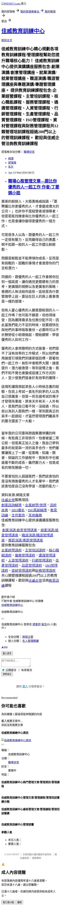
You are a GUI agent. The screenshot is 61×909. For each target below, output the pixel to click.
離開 (19, 902)
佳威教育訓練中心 (23, 31)
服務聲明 (36, 858)
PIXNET (15, 854)
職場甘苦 (29, 151)
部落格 (12, 162)
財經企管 (27, 636)
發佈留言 (7, 674)
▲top (4, 646)
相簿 (11, 158)
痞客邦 (37, 624)
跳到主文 (6, 40)
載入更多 (7, 653)
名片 (11, 166)
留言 (44, 624)
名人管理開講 (30, 640)
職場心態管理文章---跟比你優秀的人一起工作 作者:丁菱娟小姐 (33, 187)
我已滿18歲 (8, 902)
